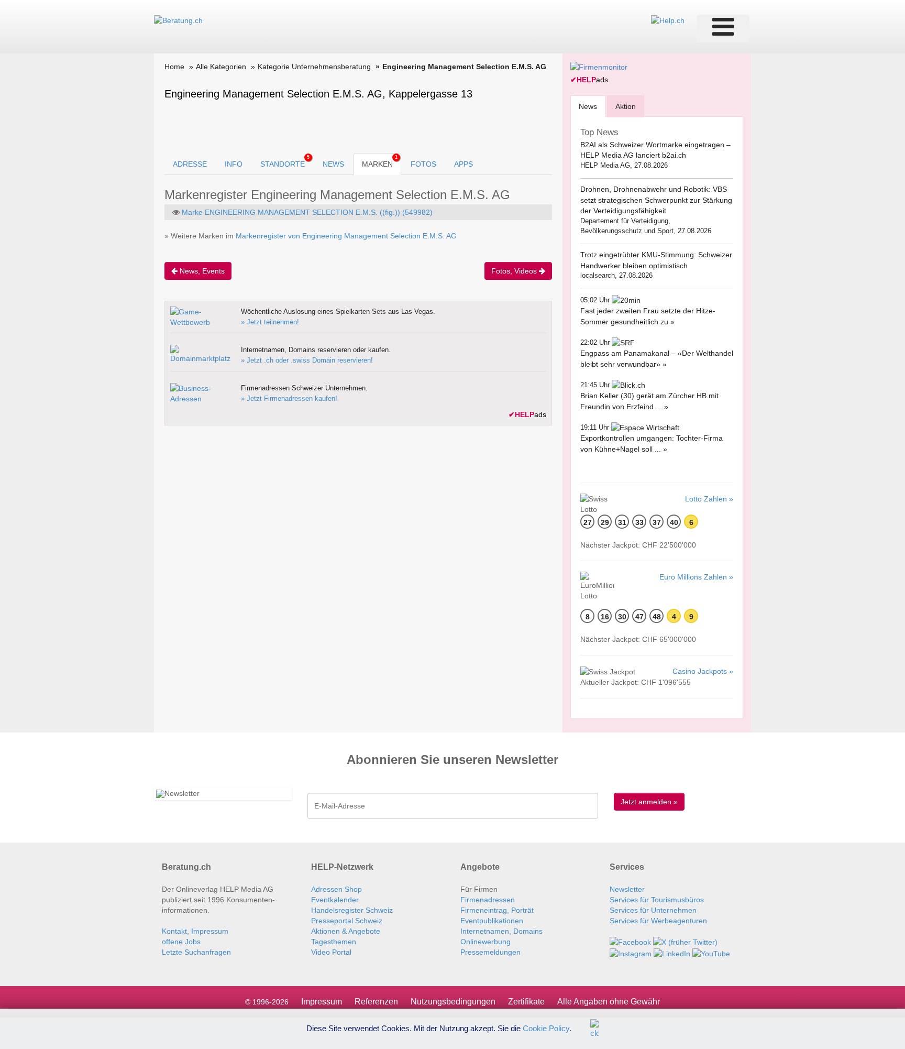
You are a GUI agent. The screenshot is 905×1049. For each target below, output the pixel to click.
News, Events (201, 271)
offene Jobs (181, 941)
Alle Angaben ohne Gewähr (608, 1001)
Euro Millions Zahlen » (696, 577)
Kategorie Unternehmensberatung (314, 66)
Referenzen (376, 1001)
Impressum (321, 1001)
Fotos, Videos (515, 271)
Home (174, 66)
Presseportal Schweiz (346, 920)
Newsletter (627, 889)
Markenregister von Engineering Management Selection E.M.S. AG (346, 236)
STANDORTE (285, 161)
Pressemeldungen (490, 952)
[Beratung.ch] (178, 20)
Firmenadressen (487, 899)
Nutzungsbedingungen (453, 1001)
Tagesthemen (333, 941)
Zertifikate (526, 1001)
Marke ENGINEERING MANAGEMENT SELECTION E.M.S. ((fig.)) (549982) (307, 212)
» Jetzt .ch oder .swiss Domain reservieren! (307, 360)
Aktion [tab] (625, 106)
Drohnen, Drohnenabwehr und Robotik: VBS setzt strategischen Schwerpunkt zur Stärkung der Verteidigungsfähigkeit (656, 200)
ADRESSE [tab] (190, 164)
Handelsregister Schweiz (352, 910)
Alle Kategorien (221, 66)
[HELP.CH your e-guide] (668, 20)
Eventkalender (335, 899)
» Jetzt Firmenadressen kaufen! (289, 398)
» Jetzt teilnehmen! (270, 322)
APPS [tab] (463, 164)
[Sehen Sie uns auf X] (685, 941)
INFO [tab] (233, 164)
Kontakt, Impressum (195, 931)
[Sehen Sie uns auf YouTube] (711, 952)
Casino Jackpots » (702, 671)
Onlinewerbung (485, 941)
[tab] (587, 106)
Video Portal (331, 952)
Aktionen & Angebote (345, 931)
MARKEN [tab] (380, 161)
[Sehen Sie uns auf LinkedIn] (672, 952)
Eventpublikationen (491, 920)
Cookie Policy (546, 1027)
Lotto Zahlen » (709, 499)
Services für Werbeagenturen (658, 920)
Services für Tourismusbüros (657, 899)
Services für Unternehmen (653, 910)
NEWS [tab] (333, 164)
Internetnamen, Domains (501, 931)
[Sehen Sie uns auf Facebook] (630, 941)
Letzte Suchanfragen (196, 952)
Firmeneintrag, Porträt (497, 910)
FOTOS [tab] (423, 164)
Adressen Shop (336, 889)
